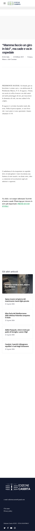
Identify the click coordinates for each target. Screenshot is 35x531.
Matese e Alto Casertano (9, 59)
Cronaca (29, 57)
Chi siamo (7, 508)
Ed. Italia (6, 57)
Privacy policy (8, 511)
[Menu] (5, 3)
